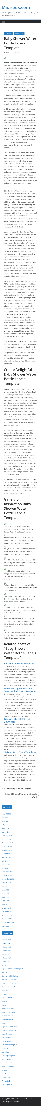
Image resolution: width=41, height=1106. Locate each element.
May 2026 (5, 825)
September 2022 (8, 922)
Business (5, 972)
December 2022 (7, 912)
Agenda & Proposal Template (12, 969)
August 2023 (6, 883)
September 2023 (8, 879)
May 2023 (5, 893)
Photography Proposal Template (17, 788)
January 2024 (6, 865)
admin (20, 52)
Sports (4, 1074)
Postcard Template (8, 1066)
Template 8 (6, 1081)
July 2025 (5, 861)
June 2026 (5, 821)
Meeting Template (8, 1056)
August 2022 (6, 926)
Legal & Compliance (9, 1030)
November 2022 (7, 915)
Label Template (19, 33)
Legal (4, 1023)
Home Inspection (8, 1009)
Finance (4, 994)
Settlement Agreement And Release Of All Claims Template (20, 690)
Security (5, 1070)
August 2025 (6, 857)
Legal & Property (8, 1034)
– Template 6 (6, 958)
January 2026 (6, 839)
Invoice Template (8, 1016)
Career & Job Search (9, 983)
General (5, 1001)
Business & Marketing (10, 976)
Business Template (9, 980)
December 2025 (7, 843)
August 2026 (6, 814)
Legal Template (7, 1037)
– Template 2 (6, 943)
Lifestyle (5, 1048)
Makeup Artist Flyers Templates (20, 752)
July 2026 (5, 817)
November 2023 (7, 872)
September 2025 (8, 854)
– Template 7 (6, 961)
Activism (5, 965)
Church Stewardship (9, 987)
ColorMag (5, 1102)
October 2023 (7, 875)
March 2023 (6, 901)
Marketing (5, 1052)
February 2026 (7, 836)
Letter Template (7, 1041)
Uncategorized (7, 1085)
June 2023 (5, 890)
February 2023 (7, 904)
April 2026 (5, 828)
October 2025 (7, 850)
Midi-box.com (16, 7)
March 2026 (6, 832)
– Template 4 (6, 951)
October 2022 (7, 919)
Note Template (7, 1063)
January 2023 (6, 908)
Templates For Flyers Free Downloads (17, 720)
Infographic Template (9, 1012)
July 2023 (5, 886)
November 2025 (7, 846)
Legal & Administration (10, 1027)
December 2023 (7, 868)
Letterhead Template (9, 1045)
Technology (6, 1077)
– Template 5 (6, 954)
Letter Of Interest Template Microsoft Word (21, 795)
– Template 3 (6, 947)
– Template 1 (6, 940)
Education (5, 990)
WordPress (16, 1102)
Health (4, 1005)
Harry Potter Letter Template (19, 663)
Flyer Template (7, 998)
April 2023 (5, 897)
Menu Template (7, 1059)
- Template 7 (8, 33)
